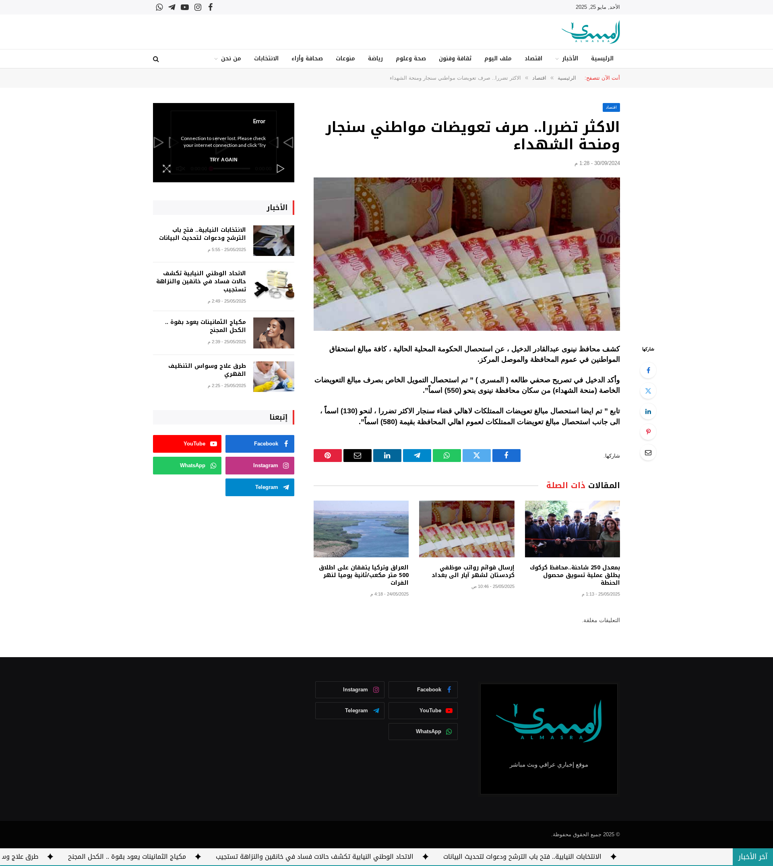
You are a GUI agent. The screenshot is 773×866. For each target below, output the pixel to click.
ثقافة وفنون (455, 58)
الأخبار (570, 58)
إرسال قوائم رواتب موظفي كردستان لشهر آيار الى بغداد (473, 571)
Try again (224, 160)
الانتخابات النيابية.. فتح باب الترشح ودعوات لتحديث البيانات (202, 234)
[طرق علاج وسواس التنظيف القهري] (273, 376)
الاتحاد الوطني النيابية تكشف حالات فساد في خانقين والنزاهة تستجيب (201, 282)
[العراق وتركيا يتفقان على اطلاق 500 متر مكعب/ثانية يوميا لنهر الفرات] (361, 529)
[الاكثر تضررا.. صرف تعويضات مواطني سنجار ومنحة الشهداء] (467, 254)
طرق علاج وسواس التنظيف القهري (207, 370)
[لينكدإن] (648, 411)
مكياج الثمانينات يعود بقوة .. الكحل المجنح (205, 326)
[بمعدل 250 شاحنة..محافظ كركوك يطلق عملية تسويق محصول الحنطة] (572, 529)
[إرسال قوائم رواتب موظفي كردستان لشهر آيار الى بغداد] (466, 529)
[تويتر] (648, 391)
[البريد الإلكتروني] (648, 452)
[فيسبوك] (648, 370)
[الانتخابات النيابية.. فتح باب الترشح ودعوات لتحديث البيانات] (273, 240)
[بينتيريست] (648, 432)
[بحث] (157, 59)
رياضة (375, 58)
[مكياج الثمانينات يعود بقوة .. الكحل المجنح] (273, 333)
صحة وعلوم (411, 58)
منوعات (345, 58)
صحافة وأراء (307, 58)
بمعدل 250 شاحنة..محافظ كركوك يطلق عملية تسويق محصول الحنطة (575, 575)
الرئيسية (602, 58)
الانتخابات (266, 58)
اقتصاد (533, 58)
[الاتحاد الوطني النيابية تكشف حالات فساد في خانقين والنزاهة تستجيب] (273, 284)
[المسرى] (591, 32)
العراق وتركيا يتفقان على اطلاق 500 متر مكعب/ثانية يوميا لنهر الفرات (364, 575)
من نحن (231, 58)
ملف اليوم (498, 58)
